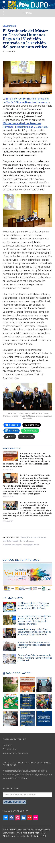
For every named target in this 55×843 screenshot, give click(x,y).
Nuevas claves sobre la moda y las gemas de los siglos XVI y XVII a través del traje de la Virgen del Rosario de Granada (34, 620)
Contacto (7, 745)
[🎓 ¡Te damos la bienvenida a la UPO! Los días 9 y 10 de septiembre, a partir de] (10, 701)
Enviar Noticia (9, 749)
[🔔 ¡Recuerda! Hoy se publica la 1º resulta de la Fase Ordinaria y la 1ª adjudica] (44, 701)
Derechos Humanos (36, 537)
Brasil (23, 537)
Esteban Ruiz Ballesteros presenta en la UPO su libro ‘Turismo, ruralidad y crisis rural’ (34, 658)
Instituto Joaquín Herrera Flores (18, 541)
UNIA (36, 545)
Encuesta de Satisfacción (15, 753)
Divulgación (9, 26)
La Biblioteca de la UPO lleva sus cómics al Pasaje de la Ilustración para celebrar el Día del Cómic (33, 605)
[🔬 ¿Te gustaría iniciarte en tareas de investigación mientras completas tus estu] (27, 718)
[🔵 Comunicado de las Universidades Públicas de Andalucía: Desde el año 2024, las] (44, 718)
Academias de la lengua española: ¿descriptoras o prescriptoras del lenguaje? (33, 645)
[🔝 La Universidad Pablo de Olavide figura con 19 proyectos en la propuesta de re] (10, 718)
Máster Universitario (13, 545)
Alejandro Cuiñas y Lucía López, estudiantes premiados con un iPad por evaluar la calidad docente (34, 632)
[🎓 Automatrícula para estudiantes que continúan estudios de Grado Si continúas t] (27, 701)
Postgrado (28, 545)
